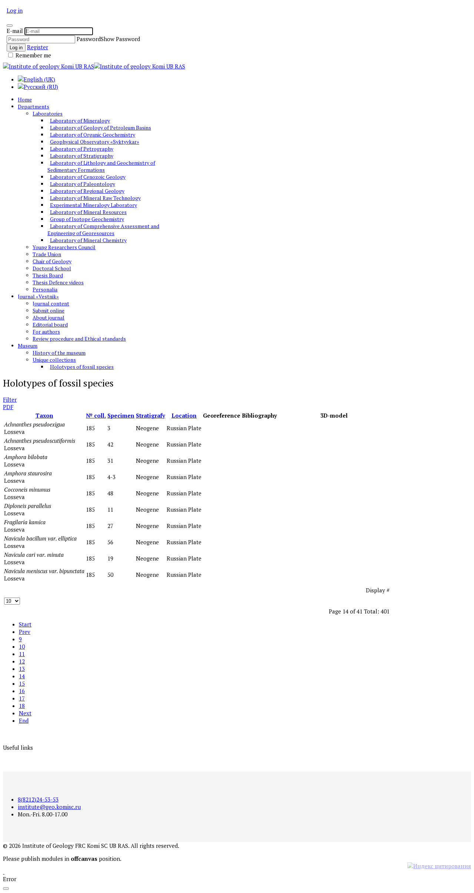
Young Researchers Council (64, 247)
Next (25, 713)
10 (22, 646)
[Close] (10, 25)
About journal (48, 317)
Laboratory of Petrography (81, 148)
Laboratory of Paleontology (82, 183)
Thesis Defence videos (58, 282)
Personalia (45, 289)
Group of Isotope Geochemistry (87, 219)
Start (25, 624)
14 (22, 676)
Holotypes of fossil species (82, 366)
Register (37, 47)
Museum (27, 345)
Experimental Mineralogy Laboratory (93, 204)
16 (22, 691)
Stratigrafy (150, 415)
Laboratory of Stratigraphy (81, 155)
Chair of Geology (52, 261)
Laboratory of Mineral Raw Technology (95, 197)
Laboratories (48, 113)
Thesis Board (48, 275)
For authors (46, 331)
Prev (24, 631)
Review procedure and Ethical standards (79, 338)
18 (22, 705)
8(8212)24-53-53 (38, 799)
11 (22, 654)
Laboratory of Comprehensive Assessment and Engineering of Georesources (103, 230)
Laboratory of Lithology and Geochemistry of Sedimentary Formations (101, 166)
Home (25, 99)
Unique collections (54, 359)
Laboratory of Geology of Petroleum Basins (100, 127)
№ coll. (96, 415)
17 (22, 698)
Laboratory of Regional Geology (87, 190)
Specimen (120, 415)
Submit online (48, 310)
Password (89, 39)
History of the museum (59, 352)
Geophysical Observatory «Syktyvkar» (94, 141)
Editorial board (50, 324)
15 (22, 683)
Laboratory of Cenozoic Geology (88, 176)
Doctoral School (52, 268)
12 (22, 661)
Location (184, 415)
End (24, 720)
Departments (33, 106)
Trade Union (47, 254)
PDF (8, 407)
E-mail (15, 30)
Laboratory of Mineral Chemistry (88, 240)
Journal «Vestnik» (38, 296)
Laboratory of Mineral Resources (88, 211)
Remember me (32, 55)
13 (22, 668)
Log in (15, 10)
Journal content (51, 303)
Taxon (44, 415)
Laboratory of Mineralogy (80, 120)
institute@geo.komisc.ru (49, 806)
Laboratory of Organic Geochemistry (92, 134)
